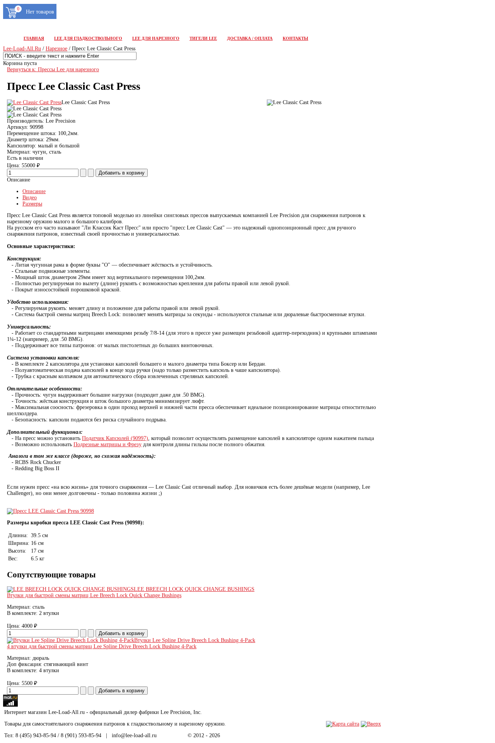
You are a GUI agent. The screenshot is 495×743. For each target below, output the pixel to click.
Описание (34, 191)
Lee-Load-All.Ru (22, 48)
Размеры (32, 204)
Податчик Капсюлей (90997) (115, 438)
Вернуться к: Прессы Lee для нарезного (53, 69)
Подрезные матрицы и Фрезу (107, 444)
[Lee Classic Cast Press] (34, 102)
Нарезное (56, 48)
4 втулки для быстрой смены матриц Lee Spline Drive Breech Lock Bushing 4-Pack (101, 646)
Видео (29, 197)
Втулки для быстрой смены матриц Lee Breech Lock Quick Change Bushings (94, 595)
